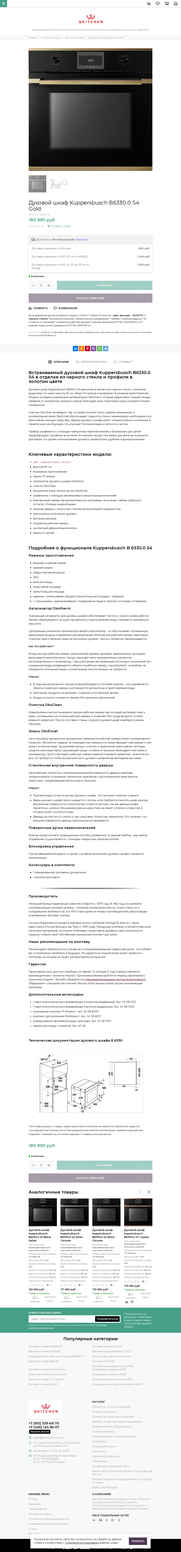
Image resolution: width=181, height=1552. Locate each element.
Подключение (38, 1509)
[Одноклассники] (81, 348)
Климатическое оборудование (112, 1426)
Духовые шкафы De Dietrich (46, 1379)
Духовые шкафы (110, 332)
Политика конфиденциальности (49, 1519)
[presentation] (140, 1192)
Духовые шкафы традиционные (82, 332)
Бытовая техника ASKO (43, 1384)
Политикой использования (82, 1542)
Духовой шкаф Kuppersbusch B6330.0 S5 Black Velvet (40, 1235)
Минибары (99, 1441)
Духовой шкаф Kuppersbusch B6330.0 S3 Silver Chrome (71, 1235)
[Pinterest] (87, 348)
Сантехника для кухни (106, 1456)
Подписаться (107, 1319)
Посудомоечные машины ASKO (112, 1379)
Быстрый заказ (50, 1299)
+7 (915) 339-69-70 (44, 1423)
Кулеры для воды (103, 1431)
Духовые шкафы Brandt (43, 1361)
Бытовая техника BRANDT (45, 1346)
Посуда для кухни (103, 1446)
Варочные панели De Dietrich (47, 1374)
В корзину (104, 285)
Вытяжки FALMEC (103, 1361)
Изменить (82, 239)
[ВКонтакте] (75, 348)
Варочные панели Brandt (44, 1351)
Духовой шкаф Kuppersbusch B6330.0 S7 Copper (136, 1233)
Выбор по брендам (53, 332)
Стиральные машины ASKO (109, 1369)
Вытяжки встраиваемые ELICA (111, 1351)
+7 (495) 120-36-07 (44, 1427)
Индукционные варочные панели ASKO (117, 1384)
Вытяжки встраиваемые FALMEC (113, 1366)
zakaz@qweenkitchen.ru (48, 1437)
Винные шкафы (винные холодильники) (117, 1421)
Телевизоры (99, 1461)
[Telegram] (105, 348)
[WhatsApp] (99, 348)
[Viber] (93, 348)
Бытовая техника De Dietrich (47, 1369)
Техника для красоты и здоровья (113, 1416)
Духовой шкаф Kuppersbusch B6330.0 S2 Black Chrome (103, 1235)
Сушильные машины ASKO (109, 1374)
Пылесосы (98, 1451)
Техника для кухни (131, 332)
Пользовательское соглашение (48, 1523)
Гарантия (34, 1504)
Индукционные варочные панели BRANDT (56, 1356)
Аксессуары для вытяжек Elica (111, 1356)
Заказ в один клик (90, 298)
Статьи (33, 1528)
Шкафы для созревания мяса (110, 1466)
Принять (138, 1541)
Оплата (33, 1499)
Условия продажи (40, 1514)
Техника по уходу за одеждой (111, 1406)
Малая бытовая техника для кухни (114, 1436)
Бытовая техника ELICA (107, 1346)
